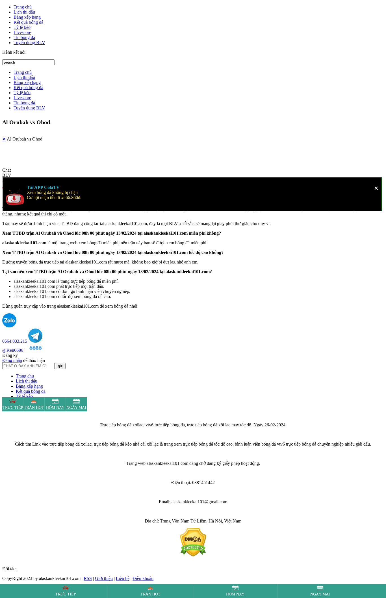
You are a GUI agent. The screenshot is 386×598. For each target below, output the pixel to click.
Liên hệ (122, 578)
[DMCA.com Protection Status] (193, 555)
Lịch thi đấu (24, 12)
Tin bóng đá (24, 37)
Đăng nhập (12, 360)
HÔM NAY (235, 594)
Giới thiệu (104, 578)
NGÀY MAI (320, 594)
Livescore (22, 32)
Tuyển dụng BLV (29, 42)
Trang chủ (23, 7)
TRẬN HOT (150, 594)
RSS (88, 578)
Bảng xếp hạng (27, 17)
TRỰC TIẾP (65, 594)
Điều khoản (143, 578)
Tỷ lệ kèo (22, 27)
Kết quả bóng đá (28, 22)
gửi (60, 366)
